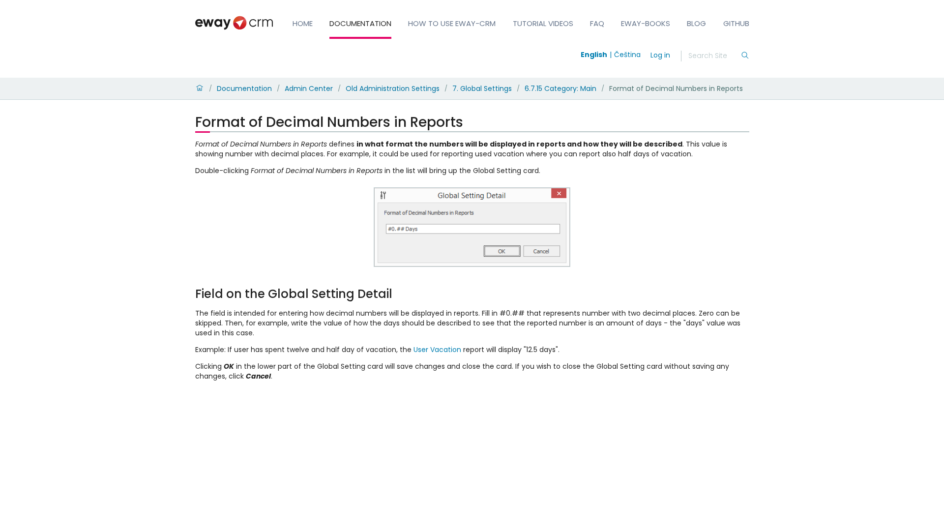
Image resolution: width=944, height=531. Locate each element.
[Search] (744, 56)
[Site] (234, 23)
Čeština (627, 54)
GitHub (736, 23)
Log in (660, 55)
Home (303, 23)
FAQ (597, 23)
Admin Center (309, 88)
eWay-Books (645, 23)
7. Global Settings (482, 88)
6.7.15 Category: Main (560, 88)
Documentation (360, 23)
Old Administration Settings (393, 88)
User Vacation (437, 349)
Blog (696, 23)
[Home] (199, 88)
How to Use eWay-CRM (452, 23)
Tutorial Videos (543, 23)
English (594, 54)
